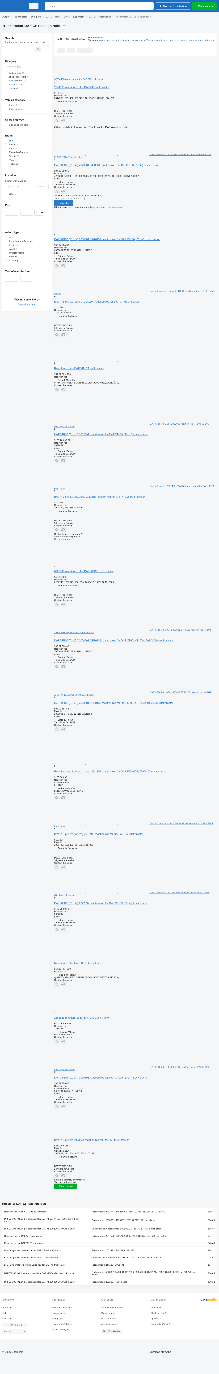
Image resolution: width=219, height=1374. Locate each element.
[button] (57, 120)
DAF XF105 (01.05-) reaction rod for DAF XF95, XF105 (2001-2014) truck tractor (41, 1220)
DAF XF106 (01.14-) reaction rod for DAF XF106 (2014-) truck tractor (39, 1228)
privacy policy (95, 207)
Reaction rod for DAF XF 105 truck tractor (79, 368)
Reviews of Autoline (62, 1324)
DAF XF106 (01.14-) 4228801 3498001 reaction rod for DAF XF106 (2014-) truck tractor (106, 165)
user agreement (115, 207)
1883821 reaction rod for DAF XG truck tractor (82, 1017)
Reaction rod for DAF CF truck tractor (23, 1236)
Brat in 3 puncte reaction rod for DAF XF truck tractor (31, 1257)
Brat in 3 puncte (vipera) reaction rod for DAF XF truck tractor (35, 1265)
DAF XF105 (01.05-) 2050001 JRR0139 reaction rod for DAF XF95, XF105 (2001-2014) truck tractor (113, 640)
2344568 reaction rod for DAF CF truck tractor (81, 87)
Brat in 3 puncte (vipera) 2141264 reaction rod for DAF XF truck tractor (96, 301)
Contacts (6, 1318)
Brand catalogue (60, 1329)
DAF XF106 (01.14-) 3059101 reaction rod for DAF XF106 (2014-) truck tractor (101, 1077)
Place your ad (66, 1186)
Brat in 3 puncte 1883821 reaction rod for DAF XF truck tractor (91, 1139)
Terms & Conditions (62, 1307)
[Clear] (47, 46)
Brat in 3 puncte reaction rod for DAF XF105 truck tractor (33, 1250)
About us (6, 1307)
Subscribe (64, 203)
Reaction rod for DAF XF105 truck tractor (25, 1211)
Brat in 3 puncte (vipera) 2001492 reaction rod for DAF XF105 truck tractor (98, 834)
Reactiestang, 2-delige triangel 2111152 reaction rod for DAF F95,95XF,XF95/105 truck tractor (110, 771)
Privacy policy (59, 1313)
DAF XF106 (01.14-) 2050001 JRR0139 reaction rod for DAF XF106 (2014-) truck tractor (107, 239)
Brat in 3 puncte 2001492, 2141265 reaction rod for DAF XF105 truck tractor (99, 496)
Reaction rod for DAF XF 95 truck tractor (78, 963)
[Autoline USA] (13, 6)
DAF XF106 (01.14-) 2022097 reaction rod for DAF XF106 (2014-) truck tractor (101, 434)
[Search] (48, 6)
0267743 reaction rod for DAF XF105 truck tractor (84, 571)
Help (4, 1313)
